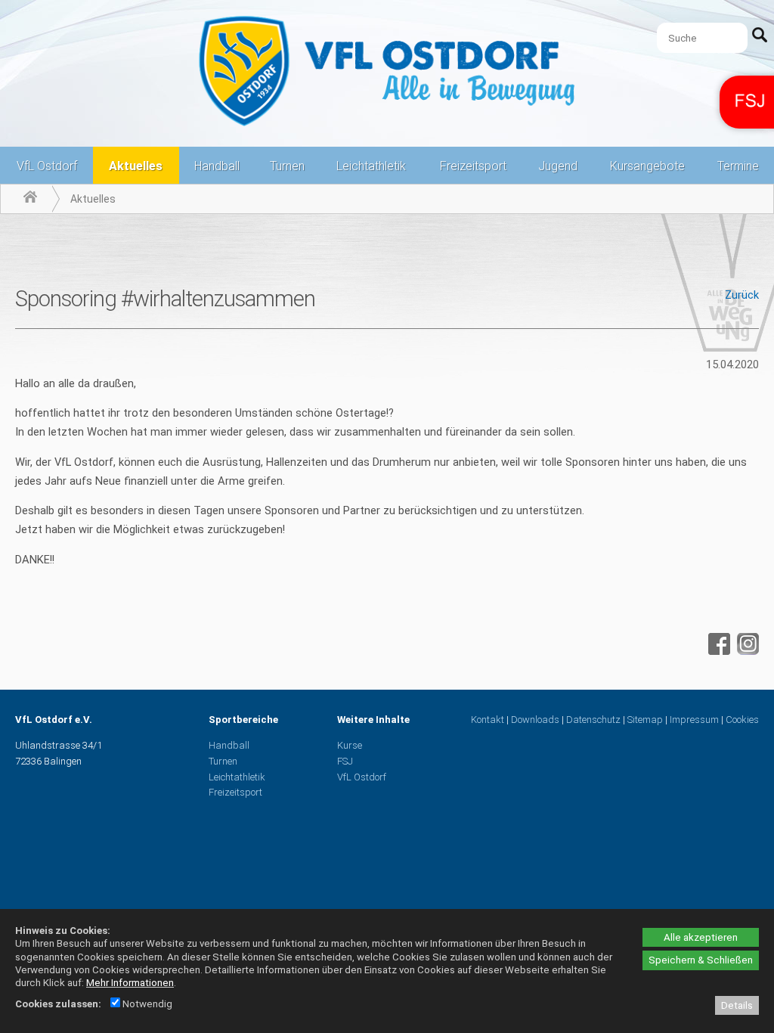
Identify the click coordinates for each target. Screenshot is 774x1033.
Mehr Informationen (130, 982)
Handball (217, 166)
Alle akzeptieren (701, 937)
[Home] (30, 199)
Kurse (349, 745)
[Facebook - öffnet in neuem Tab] (717, 651)
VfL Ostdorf (47, 166)
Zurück (742, 295)
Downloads (535, 719)
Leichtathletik (371, 166)
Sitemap (645, 719)
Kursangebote (647, 166)
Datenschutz (593, 719)
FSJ (345, 761)
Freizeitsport (473, 166)
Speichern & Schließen (701, 960)
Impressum (694, 719)
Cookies (742, 719)
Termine (738, 166)
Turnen (287, 166)
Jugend (557, 166)
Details (737, 1005)
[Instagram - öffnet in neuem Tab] (746, 651)
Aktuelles (136, 166)
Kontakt (487, 719)
